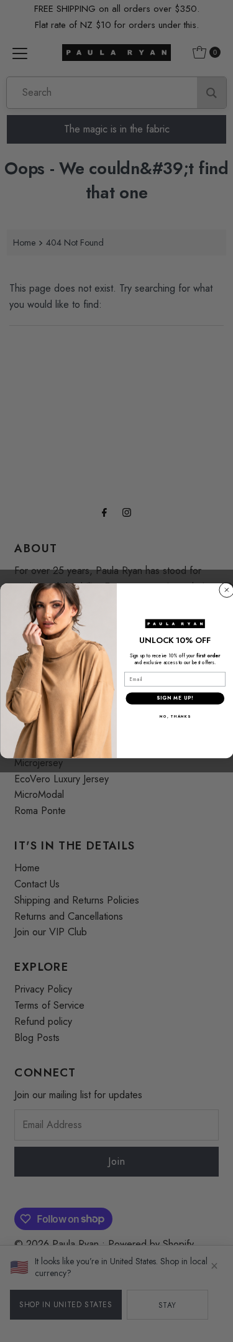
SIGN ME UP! (174, 698)
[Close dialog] (226, 589)
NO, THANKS (175, 717)
